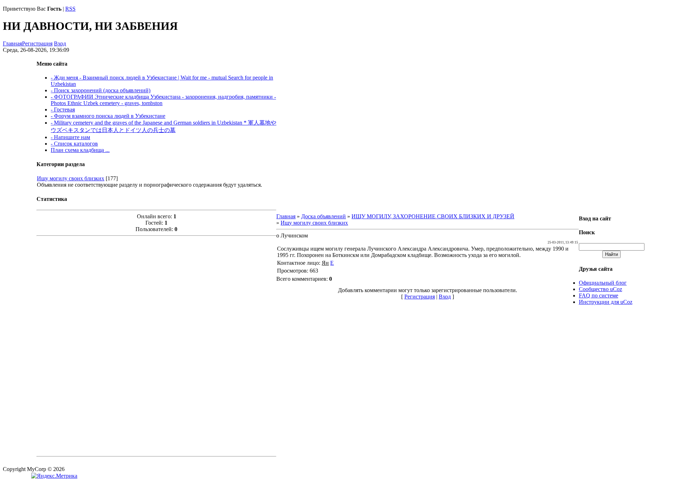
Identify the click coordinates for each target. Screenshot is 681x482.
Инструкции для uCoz (605, 302)
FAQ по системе (598, 295)
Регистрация (37, 43)
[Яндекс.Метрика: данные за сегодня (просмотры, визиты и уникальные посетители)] (54, 476)
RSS (70, 9)
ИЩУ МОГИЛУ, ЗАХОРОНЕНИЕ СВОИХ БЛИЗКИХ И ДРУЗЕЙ (432, 216)
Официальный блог (603, 283)
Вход (60, 43)
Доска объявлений (323, 216)
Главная (12, 43)
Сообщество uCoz (600, 289)
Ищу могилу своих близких (70, 178)
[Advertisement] (156, 345)
